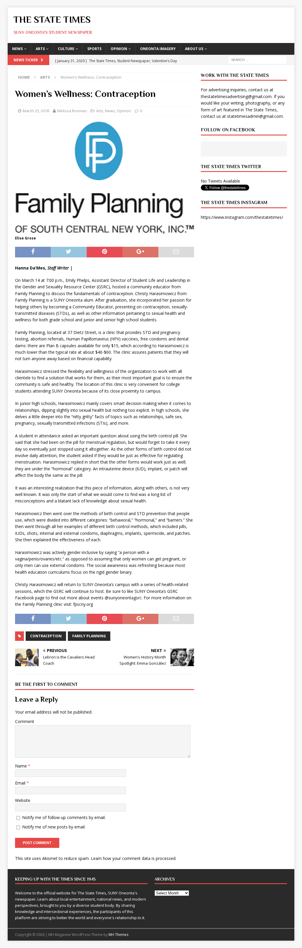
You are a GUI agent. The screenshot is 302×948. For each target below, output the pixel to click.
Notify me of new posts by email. (54, 827)
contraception (46, 635)
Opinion (119, 48)
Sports (94, 48)
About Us (194, 48)
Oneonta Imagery (158, 48)
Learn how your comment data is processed (133, 858)
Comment (24, 721)
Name (21, 766)
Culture (66, 48)
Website (22, 800)
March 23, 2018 (36, 110)
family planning (89, 635)
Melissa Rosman (72, 110)
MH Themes (118, 934)
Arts (40, 48)
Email (21, 783)
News (17, 48)
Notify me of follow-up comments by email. (64, 817)
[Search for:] (257, 59)
